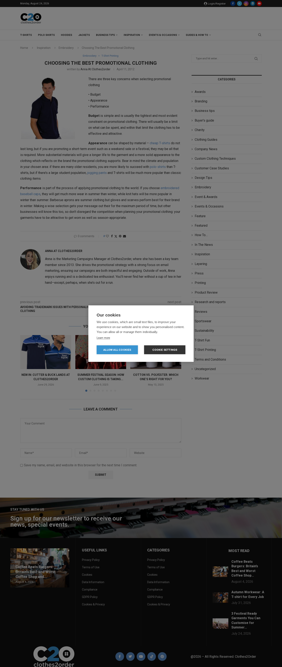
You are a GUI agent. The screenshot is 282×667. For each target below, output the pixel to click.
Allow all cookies (117, 349)
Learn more (103, 337)
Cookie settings (164, 349)
